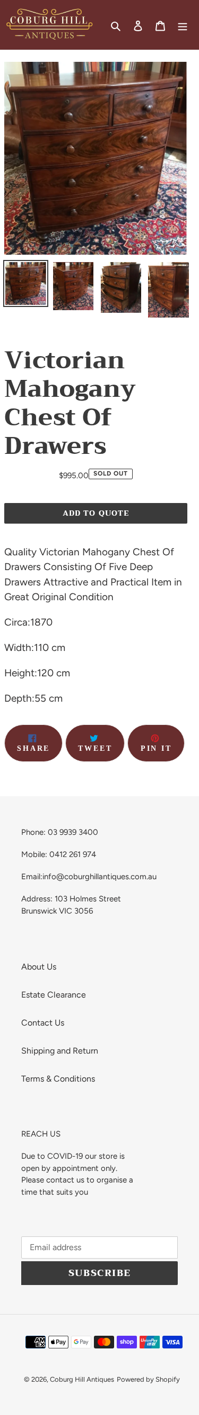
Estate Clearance (53, 995)
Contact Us (42, 1023)
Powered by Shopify (148, 1379)
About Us (38, 967)
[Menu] (182, 25)
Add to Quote (96, 513)
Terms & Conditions (58, 1079)
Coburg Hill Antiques (82, 1379)
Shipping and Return (59, 1051)
